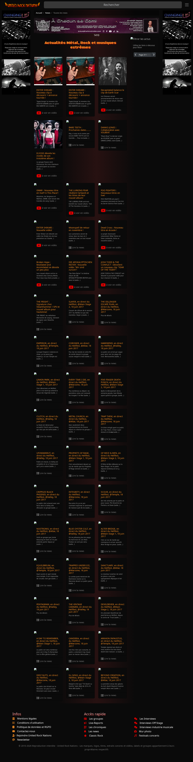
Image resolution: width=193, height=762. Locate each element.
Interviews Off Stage (151, 723)
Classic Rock (96, 735)
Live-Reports (96, 723)
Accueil (39, 12)
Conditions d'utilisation (30, 722)
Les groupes (96, 718)
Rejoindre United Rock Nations (34, 735)
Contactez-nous (26, 731)
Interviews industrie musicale (156, 727)
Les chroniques (97, 727)
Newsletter (23, 739)
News (47, 12)
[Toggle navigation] (187, 5)
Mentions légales (27, 718)
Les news (94, 731)
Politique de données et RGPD (34, 727)
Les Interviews (148, 718)
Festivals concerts (149, 735)
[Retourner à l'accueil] (22, 5)
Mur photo (145, 731)
